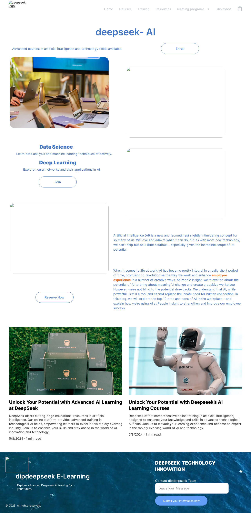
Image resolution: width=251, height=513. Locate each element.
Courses (125, 9)
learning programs (190, 9)
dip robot (224, 9)
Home (108, 9)
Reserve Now (54, 297)
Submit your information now (181, 500)
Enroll (180, 49)
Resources (163, 9)
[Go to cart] (239, 9)
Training (143, 9)
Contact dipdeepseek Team (175, 481)
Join (58, 182)
